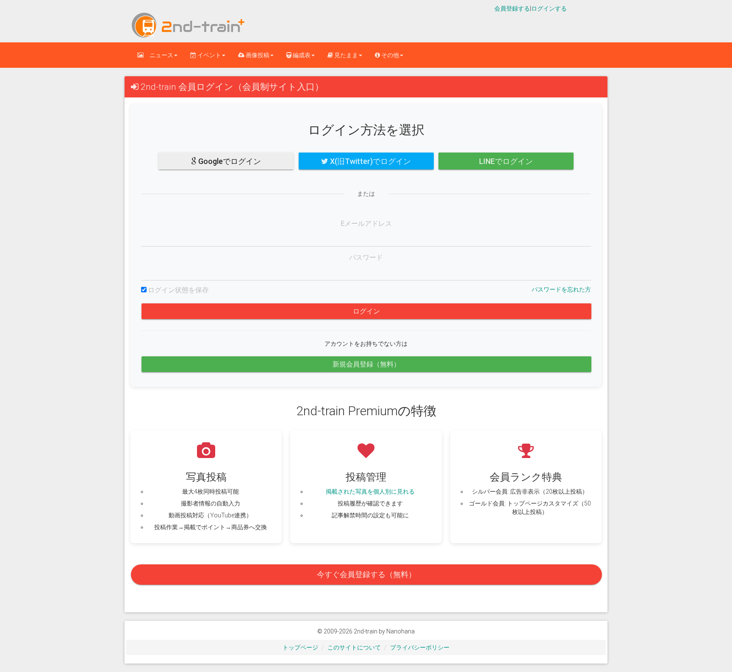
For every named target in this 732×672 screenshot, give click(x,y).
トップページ (300, 647)
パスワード (366, 257)
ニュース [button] (158, 55)
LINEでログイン (506, 161)
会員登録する (512, 8)
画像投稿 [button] (256, 55)
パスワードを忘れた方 (561, 289)
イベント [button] (208, 55)
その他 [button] (389, 55)
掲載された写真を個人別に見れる (370, 491)
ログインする (549, 8)
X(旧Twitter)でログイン (369, 161)
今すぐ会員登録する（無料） (366, 574)
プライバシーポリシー (419, 647)
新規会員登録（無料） (366, 364)
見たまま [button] (345, 55)
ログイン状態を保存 (178, 290)
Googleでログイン (229, 161)
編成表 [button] (301, 55)
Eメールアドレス (366, 223)
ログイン (366, 311)
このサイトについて (354, 647)
